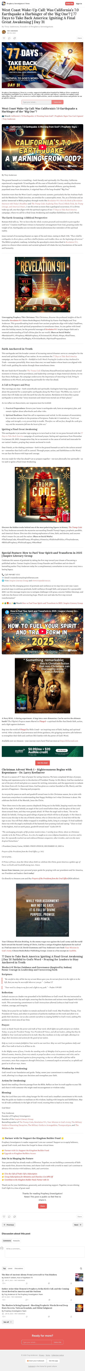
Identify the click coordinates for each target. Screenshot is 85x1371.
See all (6, 1322)
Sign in (79, 3)
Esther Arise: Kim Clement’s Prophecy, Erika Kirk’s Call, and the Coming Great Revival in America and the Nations (35, 1290)
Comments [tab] (7, 1241)
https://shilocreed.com (69, 740)
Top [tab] (4, 1268)
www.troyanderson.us (41, 580)
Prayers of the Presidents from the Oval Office (50, 878)
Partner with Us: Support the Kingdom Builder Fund (27, 1150)
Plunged (42, 721)
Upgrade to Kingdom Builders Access (20, 1153)
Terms (48, 1355)
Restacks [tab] (16, 1241)
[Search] (81, 1268)
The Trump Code (34, 370)
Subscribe (69, 4)
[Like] (4, 38)
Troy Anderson (12, 31)
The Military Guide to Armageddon (42, 1125)
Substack (31, 1366)
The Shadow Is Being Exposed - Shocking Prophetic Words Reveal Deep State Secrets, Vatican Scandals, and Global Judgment (35, 1306)
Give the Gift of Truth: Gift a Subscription (21, 1173)
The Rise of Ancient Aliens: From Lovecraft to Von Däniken (29, 1274)
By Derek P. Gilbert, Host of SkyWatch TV (17, 1277)
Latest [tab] (10, 1268)
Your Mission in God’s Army (59, 1122)
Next (76, 1225)
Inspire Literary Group (19, 580)
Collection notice (57, 1355)
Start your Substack (36, 1361)
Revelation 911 (72, 242)
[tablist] (11, 1241)
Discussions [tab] (19, 1268)
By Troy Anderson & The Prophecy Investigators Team (22, 1294)
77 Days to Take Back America (65, 209)
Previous (10, 1225)
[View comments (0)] (9, 38)
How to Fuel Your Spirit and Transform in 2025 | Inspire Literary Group (52, 603)
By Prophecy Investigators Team (14, 1311)
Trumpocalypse (64, 1125)
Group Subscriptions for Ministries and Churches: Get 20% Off (29, 1176)
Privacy (41, 1355)
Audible (72, 950)
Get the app (53, 1361)
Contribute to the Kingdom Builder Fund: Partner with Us (27, 1179)
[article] (42, 1279)
